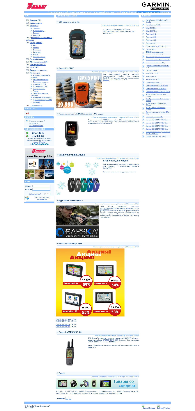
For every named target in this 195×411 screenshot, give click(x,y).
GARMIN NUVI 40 (63, 319)
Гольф (35, 54)
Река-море (34, 26)
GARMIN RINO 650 (110, 340)
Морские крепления (40, 79)
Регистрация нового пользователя (42, 198)
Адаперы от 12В (39, 84)
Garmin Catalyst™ (152, 70)
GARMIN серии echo (109, 120)
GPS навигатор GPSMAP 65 (156, 88)
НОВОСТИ (62, 12)
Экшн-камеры (36, 23)
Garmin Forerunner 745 (154, 117)
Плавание (37, 50)
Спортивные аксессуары (42, 97)
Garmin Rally (150, 49)
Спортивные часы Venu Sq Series (158, 92)
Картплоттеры (38, 31)
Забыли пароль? (35, 194)
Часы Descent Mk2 (152, 79)
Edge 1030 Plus (151, 31)
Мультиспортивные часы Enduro (158, 57)
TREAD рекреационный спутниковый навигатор (154, 53)
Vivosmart (111, 166)
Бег (34, 45)
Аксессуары (35, 73)
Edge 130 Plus (151, 28)
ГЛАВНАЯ (53, 12)
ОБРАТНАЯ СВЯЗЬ (112, 12)
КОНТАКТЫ (99, 12)
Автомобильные (36, 59)
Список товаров (36, 105)
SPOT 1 (106, 80)
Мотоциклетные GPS (39, 62)
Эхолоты (36, 28)
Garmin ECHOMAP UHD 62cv (157, 129)
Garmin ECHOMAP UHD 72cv (157, 126)
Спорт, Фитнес (36, 43)
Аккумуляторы (39, 89)
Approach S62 (151, 40)
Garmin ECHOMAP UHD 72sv (157, 123)
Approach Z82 (151, 37)
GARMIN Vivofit (133, 164)
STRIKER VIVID (152, 73)
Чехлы (35, 91)
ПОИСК (133, 12)
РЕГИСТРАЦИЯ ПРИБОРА (149, 12)
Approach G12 (151, 43)
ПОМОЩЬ (165, 12)
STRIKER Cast (151, 76)
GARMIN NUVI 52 (63, 326)
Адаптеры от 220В (40, 86)
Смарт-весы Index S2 (153, 82)
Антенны (36, 102)
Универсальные (39, 57)
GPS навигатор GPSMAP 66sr (157, 85)
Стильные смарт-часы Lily (155, 63)
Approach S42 (151, 34)
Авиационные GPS (38, 65)
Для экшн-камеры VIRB (42, 100)
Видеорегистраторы (38, 70)
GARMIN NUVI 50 (63, 325)
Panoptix (36, 35)
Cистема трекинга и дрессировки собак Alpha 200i (158, 132)
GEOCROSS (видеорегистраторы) (112, 210)
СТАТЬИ (71, 12)
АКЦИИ (125, 12)
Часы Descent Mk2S (153, 25)
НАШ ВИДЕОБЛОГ (84, 12)
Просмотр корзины (36, 126)
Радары (36, 33)
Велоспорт (37, 52)
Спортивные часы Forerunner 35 (158, 60)
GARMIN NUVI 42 (63, 321)
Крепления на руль (40, 82)
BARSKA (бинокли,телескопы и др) (124, 208)
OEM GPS (34, 67)
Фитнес (36, 47)
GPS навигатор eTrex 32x (112, 31)
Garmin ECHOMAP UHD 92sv (157, 120)
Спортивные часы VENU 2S (156, 46)
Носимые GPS (35, 20)
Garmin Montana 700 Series (156, 136)
